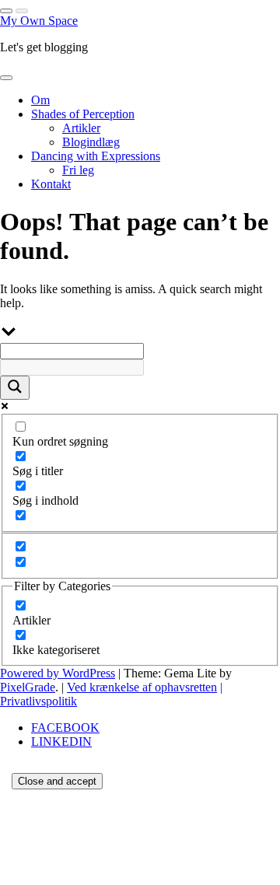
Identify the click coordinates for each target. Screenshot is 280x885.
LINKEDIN (61, 741)
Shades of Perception (83, 114)
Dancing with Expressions (95, 156)
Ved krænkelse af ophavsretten (142, 687)
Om (40, 100)
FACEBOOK (65, 727)
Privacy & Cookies (104, 866)
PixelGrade (27, 687)
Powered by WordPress (57, 673)
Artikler (81, 128)
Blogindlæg (91, 142)
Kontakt (51, 184)
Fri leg (78, 170)
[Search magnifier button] (15, 388)
